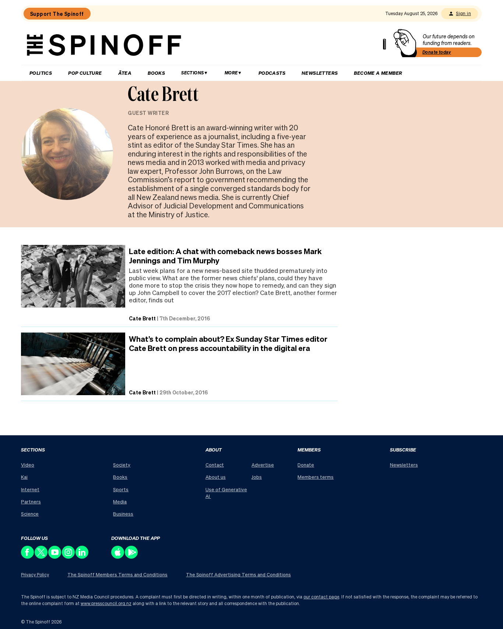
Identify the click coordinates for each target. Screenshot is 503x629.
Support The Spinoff (57, 13)
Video (27, 464)
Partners (31, 501)
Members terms (316, 477)
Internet (30, 489)
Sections (192, 72)
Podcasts (271, 73)
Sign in (463, 13)
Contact (214, 464)
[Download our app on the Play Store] (131, 557)
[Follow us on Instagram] (68, 557)
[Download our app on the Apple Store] (118, 557)
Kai (24, 477)
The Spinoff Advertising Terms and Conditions (238, 574)
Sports (121, 489)
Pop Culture (85, 73)
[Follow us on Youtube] (55, 557)
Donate (306, 464)
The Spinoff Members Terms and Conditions (117, 574)
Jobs (257, 477)
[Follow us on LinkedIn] (82, 557)
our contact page (321, 597)
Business (123, 513)
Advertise (263, 464)
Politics (40, 73)
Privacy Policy (35, 574)
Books (156, 73)
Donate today (436, 52)
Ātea (125, 73)
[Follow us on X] (41, 557)
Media (120, 501)
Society (121, 464)
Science (30, 513)
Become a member (378, 73)
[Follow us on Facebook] (28, 557)
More (231, 72)
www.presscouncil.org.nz (106, 603)
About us (215, 477)
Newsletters (320, 73)
